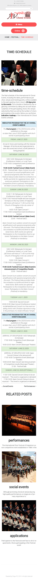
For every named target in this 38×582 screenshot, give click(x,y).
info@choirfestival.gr (20, 3)
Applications (19, 536)
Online (17, 31)
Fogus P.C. (15, 576)
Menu (20, 24)
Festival (15, 37)
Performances (29, 386)
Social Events (8, 386)
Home (7, 37)
